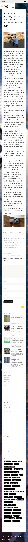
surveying (16, 515)
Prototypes (7, 447)
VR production (18, 243)
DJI (21, 474)
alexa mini (7, 474)
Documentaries (7, 381)
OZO (19, 240)
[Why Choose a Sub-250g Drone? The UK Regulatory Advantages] (7, 328)
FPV (22, 491)
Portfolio (5, 393)
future (6, 494)
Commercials (7, 377)
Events (5, 387)
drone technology (9, 488)
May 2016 (6, 427)
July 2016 (6, 423)
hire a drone (20, 499)
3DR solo (14, 461)
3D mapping (7, 461)
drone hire (7, 480)
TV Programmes (7, 397)
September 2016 (7, 421)
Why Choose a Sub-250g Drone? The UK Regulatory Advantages (17, 328)
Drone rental (16, 480)
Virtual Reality (8, 243)
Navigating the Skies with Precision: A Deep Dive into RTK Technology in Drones (17, 340)
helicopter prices (18, 496)
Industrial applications (10, 504)
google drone (12, 494)
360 (20, 461)
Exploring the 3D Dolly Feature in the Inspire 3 (16, 350)
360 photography (8, 464)
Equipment (6, 385)
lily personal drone (8, 507)
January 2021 (7, 415)
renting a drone (17, 513)
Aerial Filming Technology (11, 439)
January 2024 (7, 409)
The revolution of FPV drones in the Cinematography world (16, 360)
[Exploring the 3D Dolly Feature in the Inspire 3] (7, 351)
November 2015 (7, 431)
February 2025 (7, 407)
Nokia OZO (13, 240)
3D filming (10, 238)
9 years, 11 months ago (10, 232)
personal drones (17, 510)
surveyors (19, 518)
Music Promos (7, 391)
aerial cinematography (9, 466)
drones (6, 483)
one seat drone (8, 510)
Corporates (6, 379)
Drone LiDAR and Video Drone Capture (16, 318)
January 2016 (7, 428)
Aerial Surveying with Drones (11, 472)
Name (5, 281)
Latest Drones (8, 443)
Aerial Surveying (18, 469)
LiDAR (6, 445)
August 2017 (6, 419)
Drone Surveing (16, 485)
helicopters (7, 499)
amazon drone (15, 474)
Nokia (6, 240)
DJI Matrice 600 (16, 477)
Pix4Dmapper (7, 513)
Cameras (15, 247)
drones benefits (14, 483)
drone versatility (8, 491)
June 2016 (6, 425)
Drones (5, 383)
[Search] (22, 307)
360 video (17, 464)
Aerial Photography (8, 375)
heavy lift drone (8, 496)
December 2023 (7, 411)
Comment (6, 264)
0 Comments (21, 232)
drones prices (7, 485)
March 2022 (6, 413)
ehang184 (16, 491)
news (16, 507)
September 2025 (7, 405)
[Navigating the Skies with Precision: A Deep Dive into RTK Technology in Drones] (7, 340)
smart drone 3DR (8, 515)
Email (5, 288)
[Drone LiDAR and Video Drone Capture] (7, 318)
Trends (6, 449)
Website (5, 295)
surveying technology (9, 518)
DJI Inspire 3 (7, 477)
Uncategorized (8, 451)
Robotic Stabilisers (8, 395)
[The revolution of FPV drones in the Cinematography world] (7, 360)
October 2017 (7, 417)
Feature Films (7, 389)
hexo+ (13, 499)
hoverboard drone (8, 502)
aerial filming (19, 238)
